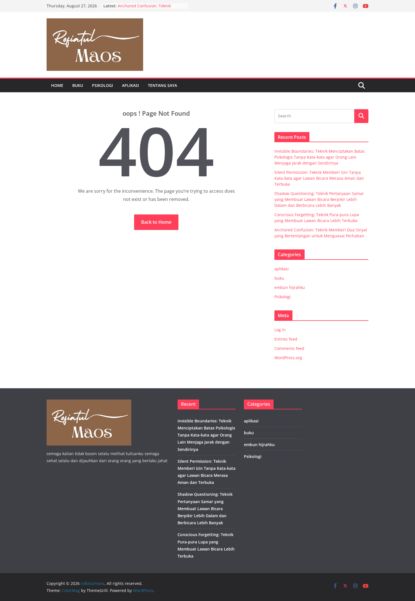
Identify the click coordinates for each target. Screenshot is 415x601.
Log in (280, 329)
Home (57, 85)
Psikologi (102, 85)
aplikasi (130, 85)
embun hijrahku (289, 287)
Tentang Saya (162, 85)
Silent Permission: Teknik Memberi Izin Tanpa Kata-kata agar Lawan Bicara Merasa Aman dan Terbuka (319, 178)
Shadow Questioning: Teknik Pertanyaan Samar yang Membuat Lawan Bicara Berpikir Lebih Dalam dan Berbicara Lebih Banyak (319, 199)
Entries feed (285, 339)
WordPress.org (288, 357)
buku (77, 85)
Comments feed (289, 348)
